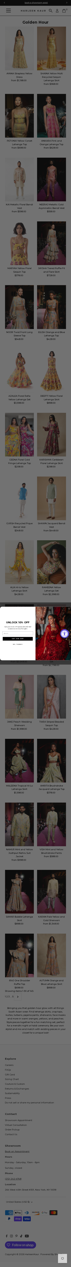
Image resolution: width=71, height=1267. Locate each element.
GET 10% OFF (18, 639)
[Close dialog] (69, 609)
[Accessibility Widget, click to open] (64, 633)
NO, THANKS (17, 644)
